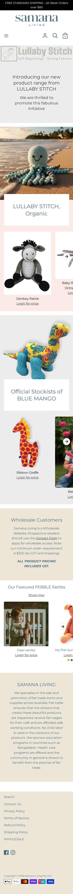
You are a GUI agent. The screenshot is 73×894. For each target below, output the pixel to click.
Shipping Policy (16, 832)
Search (9, 797)
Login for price (28, 303)
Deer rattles (26, 650)
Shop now (36, 595)
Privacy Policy (14, 811)
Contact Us (12, 804)
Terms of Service (16, 818)
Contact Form (46, 538)
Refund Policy (15, 825)
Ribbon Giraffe (28, 472)
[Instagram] (13, 853)
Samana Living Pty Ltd (38, 875)
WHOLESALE (14, 839)
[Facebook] (6, 853)
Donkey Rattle (27, 299)
